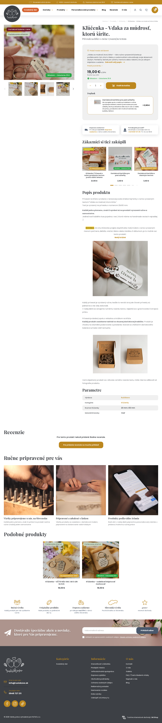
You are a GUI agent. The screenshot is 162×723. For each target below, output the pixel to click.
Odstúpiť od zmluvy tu (100, 698)
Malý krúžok (120, 237)
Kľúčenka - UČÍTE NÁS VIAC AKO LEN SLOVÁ (61, 582)
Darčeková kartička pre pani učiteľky (120, 174)
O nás (128, 667)
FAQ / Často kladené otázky (137, 675)
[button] (140, 10)
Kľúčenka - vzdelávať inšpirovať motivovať (100, 582)
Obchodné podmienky (100, 679)
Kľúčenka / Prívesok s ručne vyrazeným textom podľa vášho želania (94, 175)
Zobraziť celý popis (113, 62)
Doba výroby (96, 694)
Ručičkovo (125, 397)
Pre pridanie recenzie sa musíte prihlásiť (81, 445)
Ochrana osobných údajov (102, 683)
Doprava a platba (98, 675)
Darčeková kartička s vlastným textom (146, 174)
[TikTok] (22, 703)
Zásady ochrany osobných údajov (133, 637)
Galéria (129, 671)
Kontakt (129, 664)
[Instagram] (15, 703)
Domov (105, 21)
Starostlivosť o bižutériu (100, 664)
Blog (127, 683)
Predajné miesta (98, 667)
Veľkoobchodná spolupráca (102, 671)
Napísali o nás (131, 679)
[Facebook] (7, 703)
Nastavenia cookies (99, 690)
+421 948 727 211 (134, 132)
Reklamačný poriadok (100, 686)
